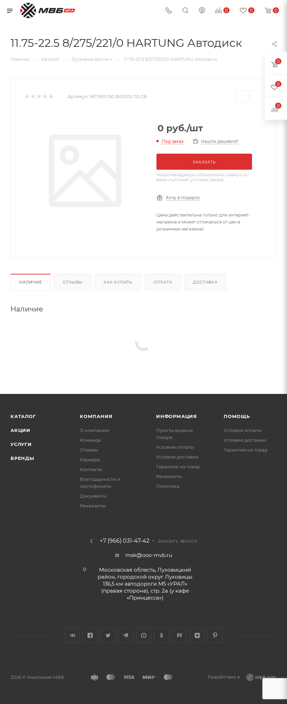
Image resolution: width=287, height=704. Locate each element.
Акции (20, 430)
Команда (90, 440)
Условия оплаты (175, 447)
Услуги (21, 444)
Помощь (237, 416)
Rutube (179, 635)
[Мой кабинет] (202, 11)
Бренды (22, 458)
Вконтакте (72, 635)
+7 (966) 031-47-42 (124, 541)
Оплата (162, 282)
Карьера (90, 459)
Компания (96, 416)
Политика (168, 486)
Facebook (90, 635)
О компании (94, 430)
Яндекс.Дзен (197, 635)
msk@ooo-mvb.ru (148, 555)
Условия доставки (177, 457)
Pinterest (215, 635)
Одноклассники (161, 635)
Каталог (23, 416)
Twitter (107, 635)
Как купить (118, 282)
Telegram (125, 635)
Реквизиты (93, 505)
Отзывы (73, 282)
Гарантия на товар (178, 466)
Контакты (91, 469)
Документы (93, 496)
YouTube (143, 635)
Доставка (205, 282)
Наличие (30, 282)
